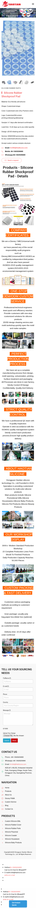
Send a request (13, 160)
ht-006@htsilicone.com (19, 148)
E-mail (6, 686)
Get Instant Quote (16, 904)
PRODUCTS (8, 816)
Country (5, 702)
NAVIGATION (9, 782)
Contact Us (9, 809)
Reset (14, 740)
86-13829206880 (16, 867)
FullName (7, 678)
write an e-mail (9, 875)
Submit (6, 740)
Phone (5, 694)
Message (7, 710)
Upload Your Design (9, 733)
